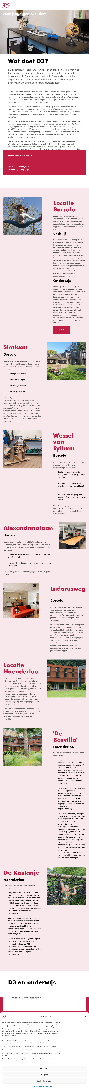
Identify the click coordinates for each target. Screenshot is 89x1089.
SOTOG (61, 330)
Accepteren (44, 1068)
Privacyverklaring (48, 1086)
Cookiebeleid (38, 1086)
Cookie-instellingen (44, 1081)
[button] (85, 1017)
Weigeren (44, 1075)
